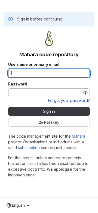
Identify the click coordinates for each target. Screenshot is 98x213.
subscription (29, 147)
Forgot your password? (69, 100)
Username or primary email (33, 64)
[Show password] (85, 92)
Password (17, 84)
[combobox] (18, 205)
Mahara (78, 136)
